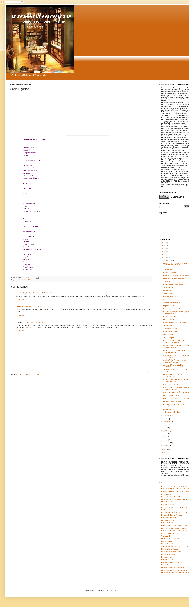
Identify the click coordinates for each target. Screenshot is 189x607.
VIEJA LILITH (165, 536)
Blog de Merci (166, 565)
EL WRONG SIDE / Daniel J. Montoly (174, 507)
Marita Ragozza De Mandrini (173, 285)
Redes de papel (167, 557)
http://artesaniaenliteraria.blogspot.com (174, 570)
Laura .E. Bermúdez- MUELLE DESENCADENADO (173, 341)
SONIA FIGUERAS (24, 280)
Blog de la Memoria (168, 560)
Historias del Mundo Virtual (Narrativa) (174, 512)
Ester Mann (167, 291)
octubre (166, 419)
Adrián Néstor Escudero (171, 303)
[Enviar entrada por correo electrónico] (37, 277)
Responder (20, 299)
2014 (164, 249)
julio (165, 428)
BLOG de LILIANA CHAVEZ (170, 518)
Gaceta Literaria (167, 541)
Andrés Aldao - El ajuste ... (172, 395)
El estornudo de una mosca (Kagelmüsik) (172, 375)
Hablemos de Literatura (169, 510)
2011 (164, 258)
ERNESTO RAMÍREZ (170, 320)
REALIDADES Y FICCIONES (171, 497)
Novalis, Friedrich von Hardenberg (175, 323)
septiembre (168, 422)
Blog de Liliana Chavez (169, 549)
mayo (166, 434)
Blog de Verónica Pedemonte (171, 562)
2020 (164, 246)
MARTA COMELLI (169, 317)
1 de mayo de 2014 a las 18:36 (34, 322)
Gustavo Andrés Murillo (171, 297)
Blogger (113, 590)
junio (165, 431)
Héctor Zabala (166, 494)
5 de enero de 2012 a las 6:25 (34, 306)
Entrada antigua (145, 371)
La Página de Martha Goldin (171, 552)
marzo (166, 440)
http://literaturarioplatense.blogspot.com (175, 567)
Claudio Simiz (168, 300)
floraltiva (19, 306)
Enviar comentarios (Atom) (29, 375)
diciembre (167, 260)
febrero (166, 443)
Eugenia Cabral (168, 306)
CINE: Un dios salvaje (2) (172, 384)
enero (166, 446)
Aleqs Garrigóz (168, 338)
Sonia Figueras (168, 335)
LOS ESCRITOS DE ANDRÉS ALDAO (174, 528)
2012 (164, 255)
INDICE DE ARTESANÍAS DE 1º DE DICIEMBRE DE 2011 (175, 351)
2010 (164, 450)
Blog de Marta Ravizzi (169, 544)
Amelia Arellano (168, 326)
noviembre (167, 416)
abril (165, 437)
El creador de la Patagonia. (172, 401)
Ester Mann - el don (170, 409)
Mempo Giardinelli (169, 273)
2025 (164, 243)
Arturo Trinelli (168, 288)
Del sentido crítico (167, 505)
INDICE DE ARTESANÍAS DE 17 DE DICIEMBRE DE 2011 (175, 264)
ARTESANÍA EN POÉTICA (170, 533)
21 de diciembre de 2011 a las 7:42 (40, 293)
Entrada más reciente (18, 371)
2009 (164, 453)
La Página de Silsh (168, 520)
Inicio (83, 371)
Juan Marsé (167, 282)
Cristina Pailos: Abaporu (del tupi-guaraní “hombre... (175, 361)
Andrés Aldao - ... (169, 294)
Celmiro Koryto (22, 293)
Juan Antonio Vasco (170, 329)
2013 (164, 252)
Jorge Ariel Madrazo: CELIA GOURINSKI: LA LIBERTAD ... (174, 366)
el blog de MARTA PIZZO (170, 539)
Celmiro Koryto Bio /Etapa (172, 412)
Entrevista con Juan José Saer (173, 279)
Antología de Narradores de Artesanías (174, 546)
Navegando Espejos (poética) (171, 515)
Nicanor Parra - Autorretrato (172, 309)
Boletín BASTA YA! (167, 523)
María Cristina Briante (170, 332)
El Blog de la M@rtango (169, 554)
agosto (166, 425)
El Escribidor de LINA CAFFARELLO (174, 526)
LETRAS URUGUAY (168, 502)
